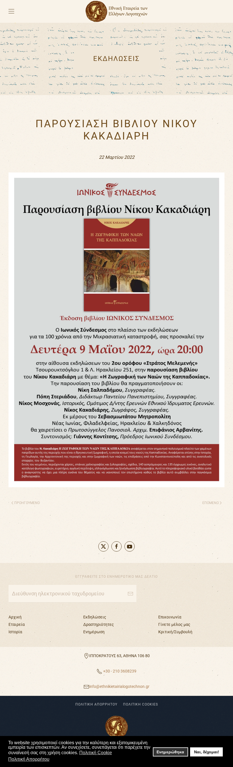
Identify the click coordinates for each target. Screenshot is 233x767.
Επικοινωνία (169, 617)
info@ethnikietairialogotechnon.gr (119, 686)
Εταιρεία (17, 624)
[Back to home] (116, 11)
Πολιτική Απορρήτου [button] (28, 759)
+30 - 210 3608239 (119, 671)
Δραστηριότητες (98, 624)
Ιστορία (15, 632)
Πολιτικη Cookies (140, 704)
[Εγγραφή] (130, 594)
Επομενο (210, 503)
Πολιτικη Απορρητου (96, 704)
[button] (11, 11)
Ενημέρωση (94, 632)
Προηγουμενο (27, 503)
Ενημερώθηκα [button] (170, 752)
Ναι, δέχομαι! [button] (206, 752)
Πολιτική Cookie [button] (95, 752)
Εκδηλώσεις (94, 617)
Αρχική (15, 617)
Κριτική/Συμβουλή (175, 632)
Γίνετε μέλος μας (174, 624)
